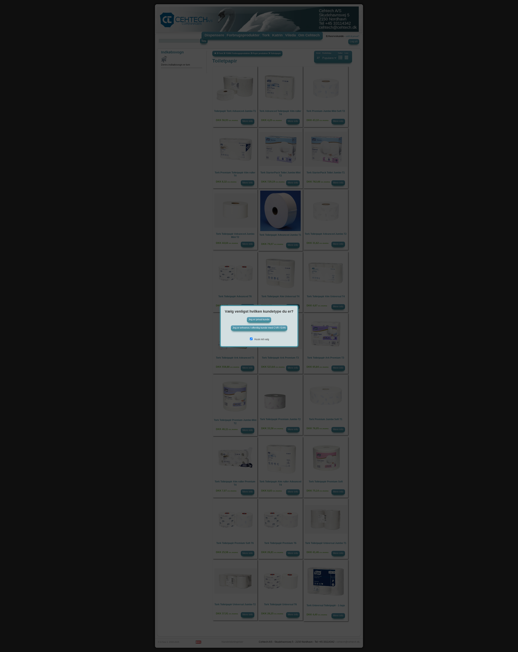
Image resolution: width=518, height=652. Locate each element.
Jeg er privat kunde (259, 319)
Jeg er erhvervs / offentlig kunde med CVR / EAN (259, 327)
